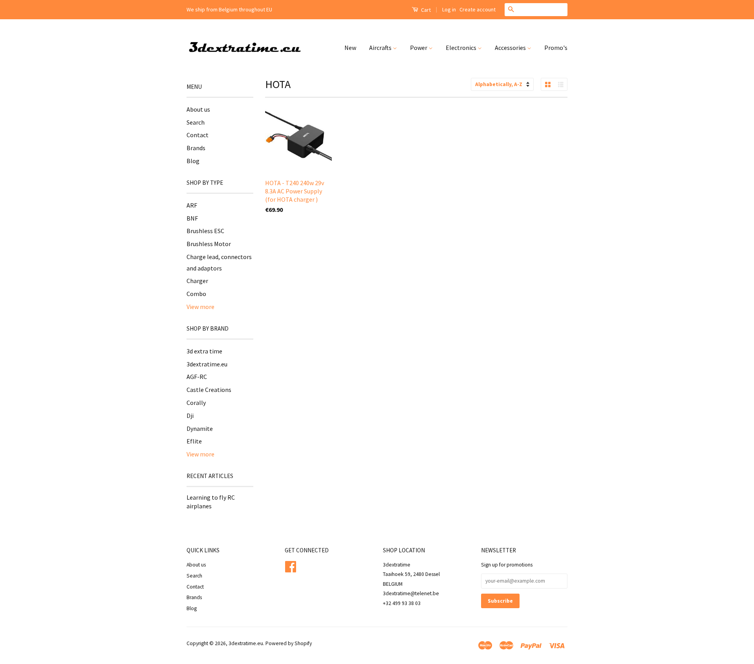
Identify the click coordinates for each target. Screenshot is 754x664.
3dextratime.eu (207, 364)
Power (419, 48)
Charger (197, 281)
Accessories (511, 48)
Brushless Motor (209, 244)
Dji (190, 415)
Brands (196, 148)
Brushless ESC (205, 231)
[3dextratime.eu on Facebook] (290, 565)
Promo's (555, 48)
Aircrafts (381, 48)
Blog (193, 161)
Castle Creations (209, 390)
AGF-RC (197, 377)
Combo (196, 294)
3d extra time (204, 351)
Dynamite (200, 428)
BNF (192, 218)
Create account (477, 9)
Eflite (194, 441)
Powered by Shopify (288, 643)
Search (196, 122)
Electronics (462, 48)
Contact (198, 135)
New (350, 48)
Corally (196, 402)
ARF (192, 205)
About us (198, 109)
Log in (449, 9)
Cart (425, 9)
